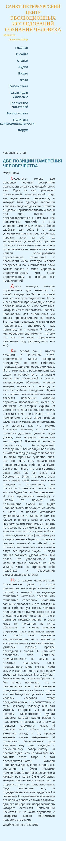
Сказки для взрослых (19, 94)
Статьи (22, 60)
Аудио (23, 67)
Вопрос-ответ (17, 113)
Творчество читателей (19, 105)
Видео (23, 73)
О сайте (22, 54)
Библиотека (19, 86)
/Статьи (21, 153)
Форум (23, 130)
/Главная (9, 153)
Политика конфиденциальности (16, 121)
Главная (21, 47)
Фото (24, 80)
